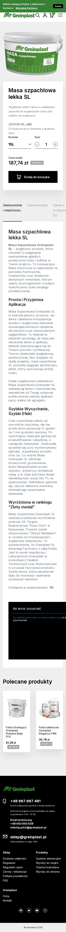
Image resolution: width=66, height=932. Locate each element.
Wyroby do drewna (48, 871)
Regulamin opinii (13, 867)
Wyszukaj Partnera (26, 8)
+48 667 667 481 (25, 801)
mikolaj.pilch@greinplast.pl (28, 827)
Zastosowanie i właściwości (12, 207)
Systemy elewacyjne (48, 858)
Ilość (37, 137)
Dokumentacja (37, 205)
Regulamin (9, 862)
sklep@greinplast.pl (28, 837)
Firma (6, 896)
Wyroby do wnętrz (47, 862)
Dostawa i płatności (14, 858)
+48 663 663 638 (21, 823)
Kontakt (7, 900)
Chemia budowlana (47, 867)
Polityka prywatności (15, 876)
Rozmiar (13, 137)
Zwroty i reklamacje (15, 871)
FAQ (5, 880)
